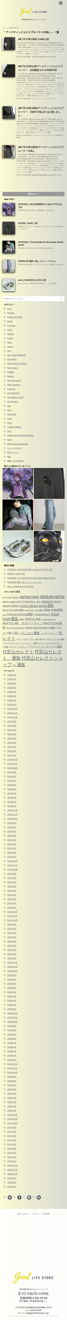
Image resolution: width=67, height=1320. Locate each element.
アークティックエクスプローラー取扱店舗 (40, 90)
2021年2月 (11, 954)
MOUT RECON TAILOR (17, 363)
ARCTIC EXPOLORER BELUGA (40, 159)
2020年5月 (11, 992)
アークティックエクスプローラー (43, 47)
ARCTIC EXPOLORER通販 (45, 80)
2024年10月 (12, 768)
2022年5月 (11, 890)
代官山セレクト (34, 170)
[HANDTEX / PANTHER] (49, 546)
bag (4, 597)
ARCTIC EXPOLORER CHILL (45, 78)
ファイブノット (11, 643)
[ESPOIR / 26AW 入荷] (49, 483)
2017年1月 (11, 1161)
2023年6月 (11, 835)
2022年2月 (11, 903)
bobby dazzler (13, 597)
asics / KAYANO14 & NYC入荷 (32, 280)
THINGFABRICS (42, 614)
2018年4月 (11, 1098)
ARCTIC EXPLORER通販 (29, 124)
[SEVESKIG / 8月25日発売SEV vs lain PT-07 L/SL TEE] (17, 483)
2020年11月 (12, 967)
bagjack (10, 313)
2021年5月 (11, 941)
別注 (14, 665)
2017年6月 (11, 1140)
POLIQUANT (12, 401)
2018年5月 (11, 1093)
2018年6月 (11, 1089)
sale (9, 406)
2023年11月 (12, 814)
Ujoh (9, 431)
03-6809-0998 (34, 1293)
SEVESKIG (11, 414)
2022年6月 (11, 886)
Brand (9, 321)
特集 (9, 456)
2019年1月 (11, 1060)
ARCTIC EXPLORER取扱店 (39, 121)
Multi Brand (36, 43)
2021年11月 (12, 916)
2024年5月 (11, 789)
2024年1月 (11, 806)
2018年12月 (12, 1064)
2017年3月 (11, 1153)
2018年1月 (11, 1110)
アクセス (35, 1214)
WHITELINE (33, 619)
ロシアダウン (34, 54)
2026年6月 (11, 683)
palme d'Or (29, 610)
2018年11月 (12, 1068)
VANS (9, 440)
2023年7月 (11, 831)
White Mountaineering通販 (40, 627)
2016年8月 (11, 1182)
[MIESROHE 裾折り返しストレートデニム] (49, 514)
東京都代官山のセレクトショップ (33, 1289)
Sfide (9, 418)
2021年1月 (11, 958)
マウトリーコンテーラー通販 (45, 646)
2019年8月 (11, 1030)
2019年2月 (11, 1055)
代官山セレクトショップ (39, 96)
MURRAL (10, 372)
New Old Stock (14, 380)
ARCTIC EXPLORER (48, 43)
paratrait (11, 389)
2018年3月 (11, 1102)
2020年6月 (11, 988)
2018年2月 (11, 1106)
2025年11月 (12, 713)
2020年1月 (11, 1009)
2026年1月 (11, 704)
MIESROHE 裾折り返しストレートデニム (37, 261)
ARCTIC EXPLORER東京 (40, 45)
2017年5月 (11, 1144)
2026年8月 (11, 675)
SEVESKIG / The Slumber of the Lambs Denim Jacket (31, 578)
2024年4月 (11, 793)
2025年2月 (11, 751)
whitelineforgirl (49, 619)
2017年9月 (11, 1127)
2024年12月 (12, 759)
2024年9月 (11, 772)
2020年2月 (11, 1005)
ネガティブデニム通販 (55, 639)
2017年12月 (12, 1115)
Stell (9, 423)
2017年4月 (11, 1148)
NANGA (10, 376)
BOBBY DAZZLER (14, 317)
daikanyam (29, 596)
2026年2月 (11, 700)
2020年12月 (12, 962)
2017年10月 (12, 1123)
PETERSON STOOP (15, 397)
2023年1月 (11, 857)
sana (9, 410)
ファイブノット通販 (29, 643)
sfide (46, 610)
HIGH (9, 342)
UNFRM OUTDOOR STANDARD (20, 435)
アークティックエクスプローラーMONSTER (40, 86)
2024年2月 (11, 802)
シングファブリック (49, 633)
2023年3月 (11, 848)
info (9, 351)
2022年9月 (11, 874)
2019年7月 (11, 1034)
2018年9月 (11, 1077)
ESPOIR (10, 334)
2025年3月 (11, 747)
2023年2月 (11, 852)
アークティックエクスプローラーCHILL (47, 85)
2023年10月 (12, 819)
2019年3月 (11, 1051)
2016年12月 (12, 1165)
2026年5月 (11, 687)
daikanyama (26, 47)
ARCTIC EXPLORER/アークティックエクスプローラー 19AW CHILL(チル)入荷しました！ (41, 112)
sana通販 (39, 610)
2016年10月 (12, 1174)
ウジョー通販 (30, 633)
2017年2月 (11, 1157)
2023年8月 (11, 827)
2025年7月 (11, 730)
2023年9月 (11, 823)
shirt (4, 615)
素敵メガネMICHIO (15, 461)
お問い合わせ (22, 1214)
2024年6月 (11, 785)
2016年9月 (11, 1178)
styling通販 (25, 614)
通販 (49, 132)
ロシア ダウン (56, 93)
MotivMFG (12, 359)
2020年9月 (11, 975)
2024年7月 (11, 781)
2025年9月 (11, 721)
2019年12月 (12, 1013)
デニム (19, 639)
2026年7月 (11, 679)
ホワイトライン (18, 646)
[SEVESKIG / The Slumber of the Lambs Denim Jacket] (17, 514)
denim (5, 601)
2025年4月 (11, 742)
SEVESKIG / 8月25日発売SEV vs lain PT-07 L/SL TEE (29, 569)
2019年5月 (11, 1043)
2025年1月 (11, 755)
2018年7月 (11, 1085)
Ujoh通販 (10, 618)
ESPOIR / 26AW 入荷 (27, 223)
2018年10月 (12, 1072)
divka (9, 330)
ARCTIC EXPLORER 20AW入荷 (33, 39)
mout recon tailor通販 (37, 605)
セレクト (47, 130)
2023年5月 (11, 840)
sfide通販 (57, 610)
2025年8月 (11, 726)
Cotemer (11, 325)
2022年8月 (11, 878)
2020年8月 (11, 979)
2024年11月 (12, 764)
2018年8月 (11, 1081)
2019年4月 (11, 1047)
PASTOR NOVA (13, 393)
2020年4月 (11, 996)
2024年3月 (11, 797)
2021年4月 (11, 945)
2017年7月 (11, 1136)
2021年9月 (11, 924)
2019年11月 (12, 1017)
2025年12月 (12, 709)
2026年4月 (11, 692)
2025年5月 (11, 738)
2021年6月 (11, 937)
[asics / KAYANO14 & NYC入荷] (17, 546)
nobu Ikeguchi (13, 385)
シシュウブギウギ (14, 448)
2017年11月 (12, 1119)
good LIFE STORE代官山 (22, 601)
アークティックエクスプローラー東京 (35, 52)
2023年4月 (11, 844)
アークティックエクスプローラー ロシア (44, 89)
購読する (34, 194)
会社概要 (46, 1214)
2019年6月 (11, 1038)
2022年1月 (11, 907)
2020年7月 (11, 983)
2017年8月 (11, 1131)
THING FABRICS (14, 427)
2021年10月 (12, 920)
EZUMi (10, 338)
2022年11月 (12, 865)
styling (12, 614)
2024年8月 (11, 776)
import (48, 161)
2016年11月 (12, 1170)
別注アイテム (12, 452)
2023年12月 (12, 810)
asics (9, 308)
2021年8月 (11, 929)
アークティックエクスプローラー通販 (37, 93)
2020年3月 (11, 1000)
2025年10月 (12, 717)
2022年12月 (12, 861)
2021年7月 (11, 933)
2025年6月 (11, 734)
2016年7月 (11, 1186)
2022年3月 (11, 899)
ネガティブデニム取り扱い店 (34, 639)
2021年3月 (11, 950)
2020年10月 (12, 971)
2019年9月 (11, 1026)
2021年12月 (12, 912)
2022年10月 (12, 869)
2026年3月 (11, 696)
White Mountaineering (17, 444)
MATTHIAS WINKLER (16, 355)
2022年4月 (11, 895)
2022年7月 (11, 882)
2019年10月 (12, 1022)
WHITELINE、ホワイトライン (22, 623)
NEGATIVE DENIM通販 (13, 610)
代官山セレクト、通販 (48, 170)
